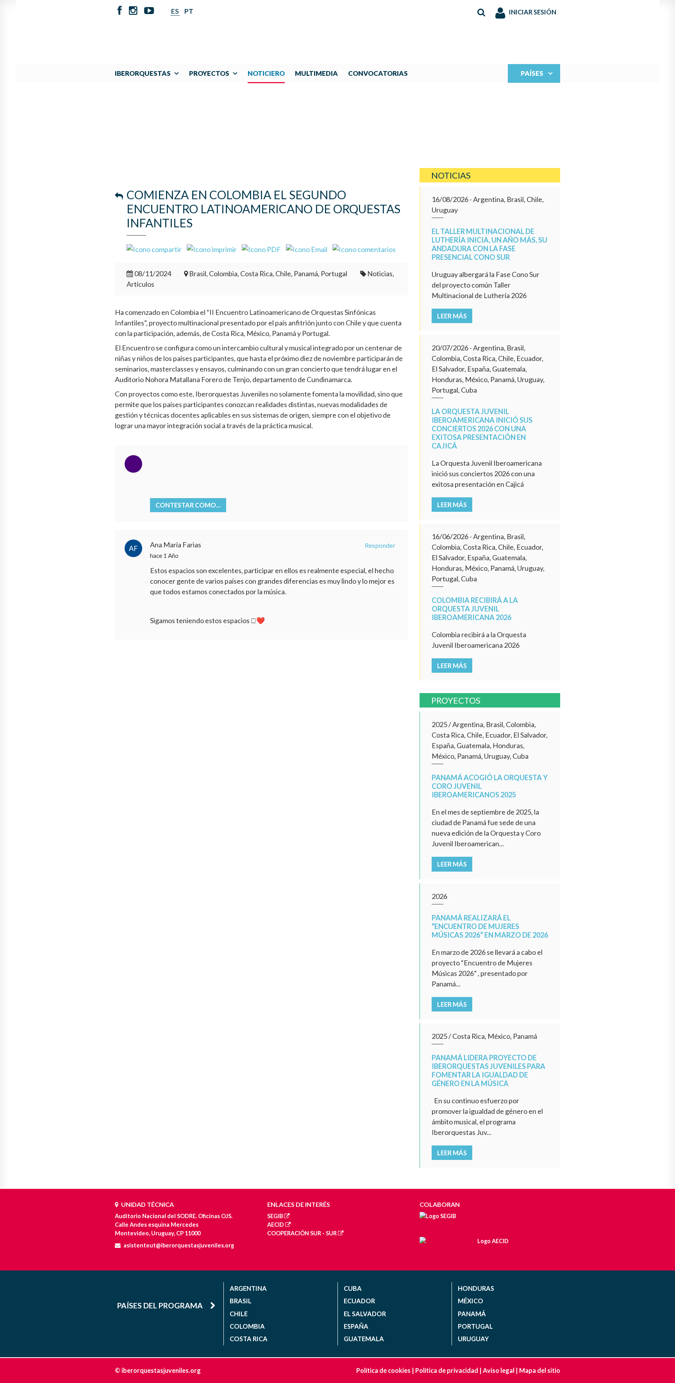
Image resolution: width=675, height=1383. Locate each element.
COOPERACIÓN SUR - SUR (302, 1233)
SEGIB (275, 1216)
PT (188, 11)
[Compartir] (154, 248)
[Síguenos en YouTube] (149, 11)
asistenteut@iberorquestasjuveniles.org (178, 1245)
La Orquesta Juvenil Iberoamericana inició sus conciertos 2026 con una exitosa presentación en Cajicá (482, 428)
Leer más (452, 316)
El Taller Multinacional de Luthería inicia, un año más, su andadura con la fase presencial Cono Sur (489, 244)
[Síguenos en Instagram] (133, 11)
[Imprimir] (212, 248)
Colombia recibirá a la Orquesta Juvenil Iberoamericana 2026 (475, 609)
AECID (275, 1224)
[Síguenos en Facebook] (120, 11)
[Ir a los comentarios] (364, 248)
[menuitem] (148, 73)
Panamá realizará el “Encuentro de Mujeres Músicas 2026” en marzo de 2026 (490, 926)
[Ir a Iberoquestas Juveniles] (319, 28)
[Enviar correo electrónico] (306, 248)
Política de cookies (383, 1370)
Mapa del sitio (539, 1370)
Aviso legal (498, 1370)
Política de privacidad (446, 1370)
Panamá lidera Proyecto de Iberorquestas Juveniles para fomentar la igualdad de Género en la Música (488, 1070)
